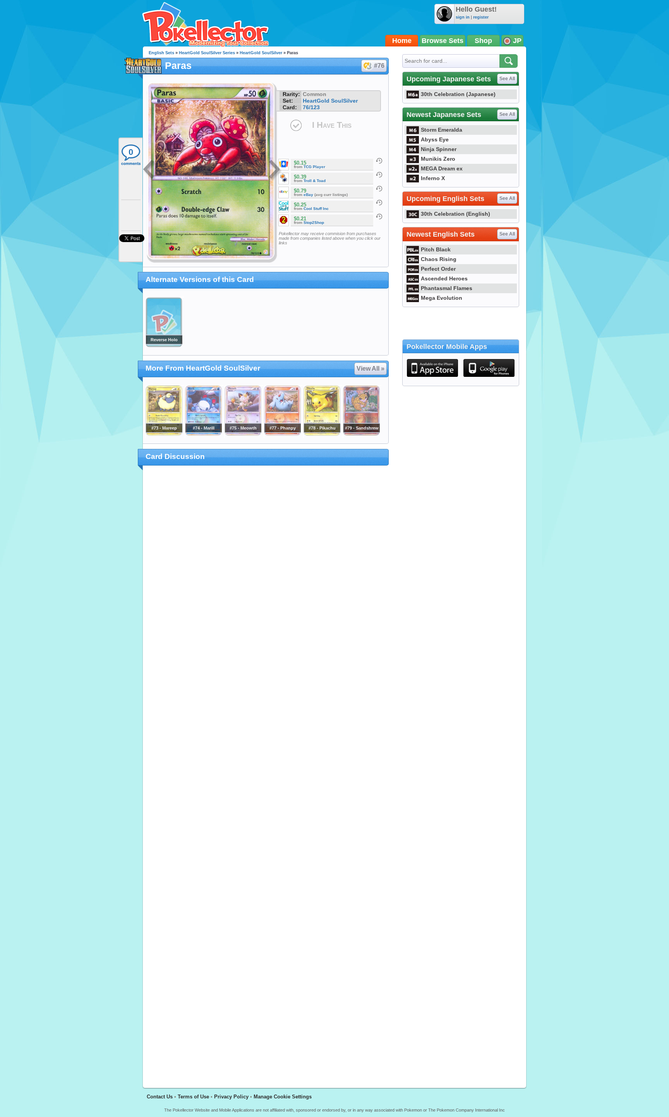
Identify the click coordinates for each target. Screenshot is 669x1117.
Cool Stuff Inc (316, 208)
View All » (370, 368)
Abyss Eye (435, 139)
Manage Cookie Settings (283, 1097)
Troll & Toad (315, 181)
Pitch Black (436, 249)
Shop (483, 41)
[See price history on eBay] (379, 189)
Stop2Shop (314, 222)
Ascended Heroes (444, 278)
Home (402, 41)
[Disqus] (266, 772)
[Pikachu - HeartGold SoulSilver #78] (321, 434)
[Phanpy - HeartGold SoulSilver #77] (282, 434)
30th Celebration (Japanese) (458, 94)
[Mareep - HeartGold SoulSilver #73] (163, 434)
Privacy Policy (231, 1097)
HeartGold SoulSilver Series (207, 52)
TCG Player (314, 167)
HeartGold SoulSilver (261, 52)
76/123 (311, 107)
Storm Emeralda (441, 130)
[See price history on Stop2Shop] (379, 216)
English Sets (161, 52)
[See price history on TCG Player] (379, 161)
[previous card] (149, 170)
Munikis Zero (438, 159)
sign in (463, 17)
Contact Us (160, 1097)
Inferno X (433, 178)
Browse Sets (442, 41)
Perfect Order (438, 269)
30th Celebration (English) (455, 214)
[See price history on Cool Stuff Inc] (379, 202)
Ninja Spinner (438, 149)
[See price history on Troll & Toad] (379, 175)
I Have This (332, 125)
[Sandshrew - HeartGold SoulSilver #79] (361, 434)
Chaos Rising (438, 259)
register (481, 17)
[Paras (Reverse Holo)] (163, 345)
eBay (308, 194)
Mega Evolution (441, 298)
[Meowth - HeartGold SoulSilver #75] (242, 434)
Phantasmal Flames (446, 288)
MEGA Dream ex (442, 168)
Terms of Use (193, 1097)
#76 (379, 65)
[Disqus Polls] (266, 572)
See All (507, 78)
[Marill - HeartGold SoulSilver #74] (203, 434)
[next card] (275, 170)
